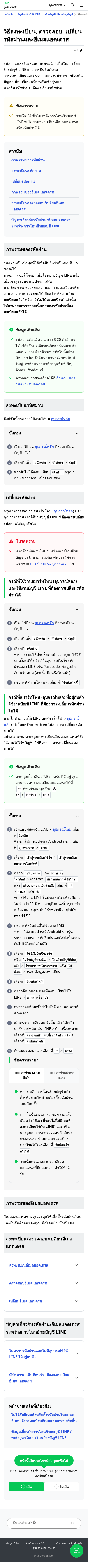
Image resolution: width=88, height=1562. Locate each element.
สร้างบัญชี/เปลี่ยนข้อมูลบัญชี (59, 14)
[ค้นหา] (72, 5)
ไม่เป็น (64, 1486)
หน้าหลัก (9, 14)
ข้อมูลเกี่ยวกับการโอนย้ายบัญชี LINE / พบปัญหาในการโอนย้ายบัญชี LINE (41, 1434)
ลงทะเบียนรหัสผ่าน (26, 170)
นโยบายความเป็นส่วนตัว (68, 1543)
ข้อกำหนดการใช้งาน (37, 1543)
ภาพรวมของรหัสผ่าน (28, 159)
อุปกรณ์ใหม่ (62, 829)
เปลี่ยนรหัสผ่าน (23, 181)
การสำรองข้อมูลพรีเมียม (49, 563)
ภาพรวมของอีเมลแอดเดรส (32, 192)
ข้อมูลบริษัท (12, 1543)
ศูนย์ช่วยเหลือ (10, 7)
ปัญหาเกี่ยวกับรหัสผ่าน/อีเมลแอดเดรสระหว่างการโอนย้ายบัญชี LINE (41, 222)
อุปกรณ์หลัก (60, 418)
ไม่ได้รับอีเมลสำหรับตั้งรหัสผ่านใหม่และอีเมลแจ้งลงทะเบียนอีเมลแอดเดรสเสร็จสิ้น (44, 1417)
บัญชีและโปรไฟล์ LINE (29, 14)
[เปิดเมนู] (81, 5)
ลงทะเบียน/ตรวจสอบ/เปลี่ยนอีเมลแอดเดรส (37, 205)
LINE (6, 3)
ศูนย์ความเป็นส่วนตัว (44, 1548)
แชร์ (76, 50)
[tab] (26, 1075)
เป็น (29, 1486)
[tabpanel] (44, 1132)
